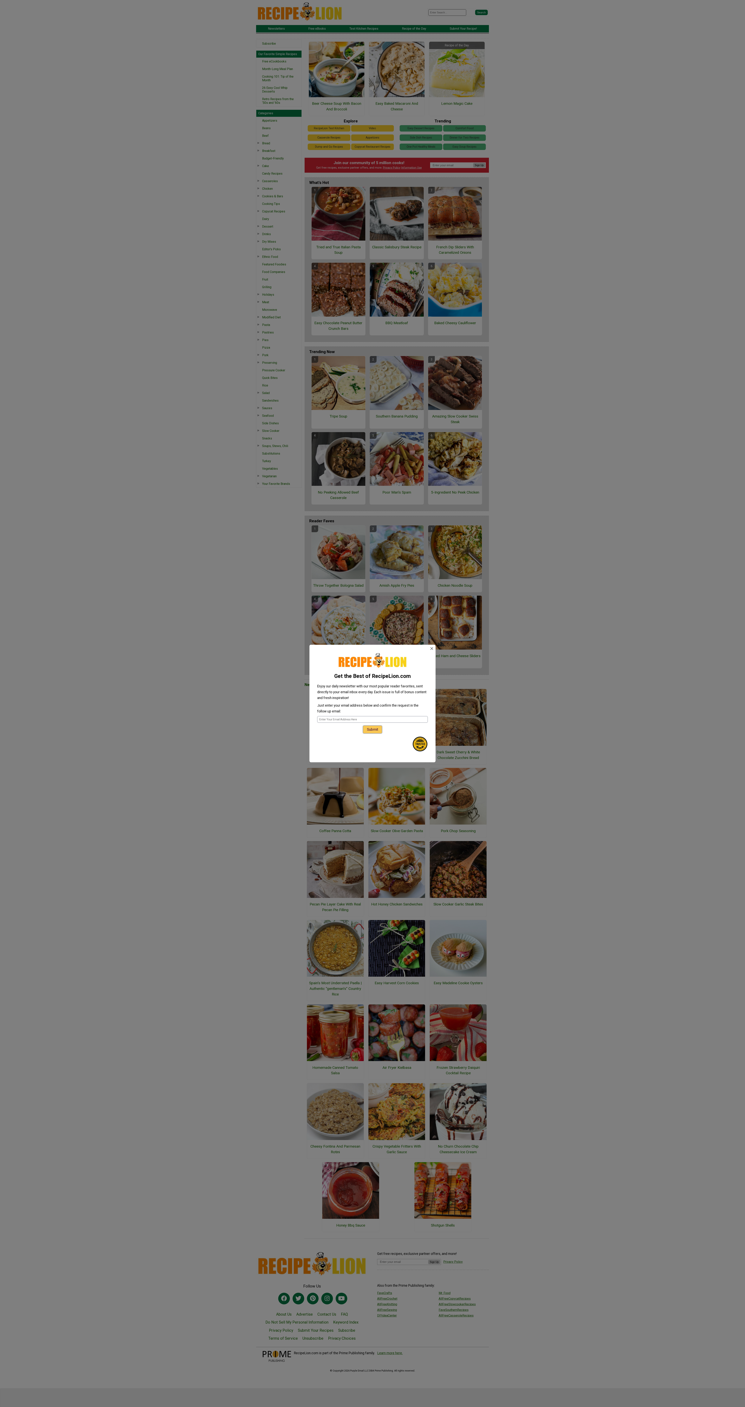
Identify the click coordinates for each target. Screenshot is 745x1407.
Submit (372, 729)
